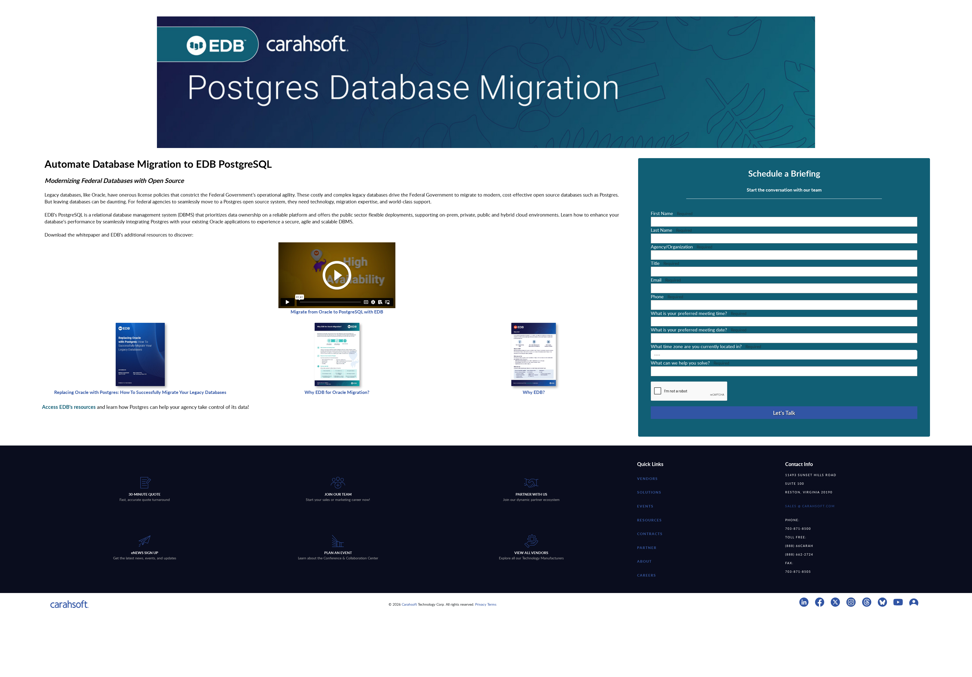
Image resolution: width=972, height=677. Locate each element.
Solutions (649, 492)
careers (646, 575)
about (644, 561)
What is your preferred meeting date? (698, 330)
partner (647, 547)
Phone (667, 296)
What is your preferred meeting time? (698, 313)
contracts (650, 533)
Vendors (647, 478)
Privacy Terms (485, 604)
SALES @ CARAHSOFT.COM (810, 506)
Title (665, 263)
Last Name (671, 230)
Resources (649, 520)
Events (645, 506)
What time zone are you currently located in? (706, 346)
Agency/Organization (681, 247)
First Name (672, 213)
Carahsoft (409, 604)
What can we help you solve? (690, 363)
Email (666, 280)
